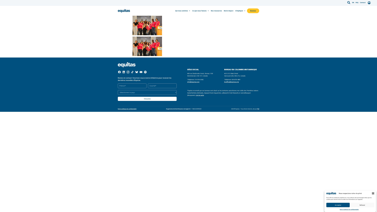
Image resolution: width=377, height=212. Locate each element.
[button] (373, 193)
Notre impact (228, 11)
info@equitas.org (193, 82)
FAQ (357, 2)
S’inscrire (147, 99)
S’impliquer (239, 11)
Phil (258, 109)
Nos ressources (216, 11)
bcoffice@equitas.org (231, 82)
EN (353, 2)
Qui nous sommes (181, 11)
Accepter (338, 205)
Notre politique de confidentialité (349, 209)
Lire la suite (200, 95)
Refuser (362, 205)
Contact (363, 2)
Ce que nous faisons (199, 11)
